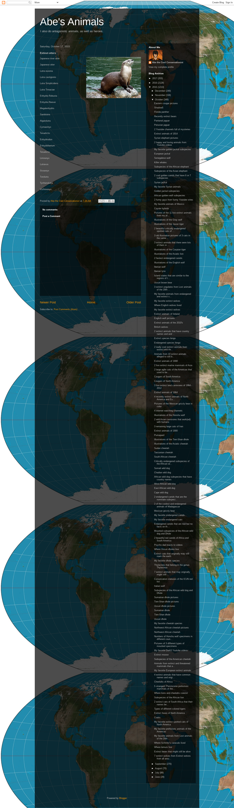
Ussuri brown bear (163, 282)
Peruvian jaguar (162, 125)
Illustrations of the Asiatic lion (168, 254)
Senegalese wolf (162, 158)
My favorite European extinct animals (172, 670)
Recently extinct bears (165, 116)
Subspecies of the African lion (169, 697)
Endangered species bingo (167, 342)
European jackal (162, 153)
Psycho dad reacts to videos (168, 545)
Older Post (133, 302)
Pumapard (159, 435)
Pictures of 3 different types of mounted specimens (169, 644)
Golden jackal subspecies (167, 191)
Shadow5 (158, 107)
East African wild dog (164, 488)
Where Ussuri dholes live (166, 549)
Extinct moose (161, 654)
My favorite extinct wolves (167, 301)
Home (91, 302)
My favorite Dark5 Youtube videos (171, 650)
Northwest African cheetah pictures (171, 627)
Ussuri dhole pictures (164, 606)
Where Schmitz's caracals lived (169, 743)
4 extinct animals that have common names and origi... (172, 676)
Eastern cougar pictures (166, 103)
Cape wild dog (161, 492)
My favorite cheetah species (168, 623)
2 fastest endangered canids (168, 258)
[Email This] (100, 201)
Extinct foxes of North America (169, 713)
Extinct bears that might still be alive (172, 751)
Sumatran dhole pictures (166, 597)
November (160, 95)
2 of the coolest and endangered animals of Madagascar (170, 505)
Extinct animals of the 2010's (168, 322)
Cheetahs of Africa (163, 681)
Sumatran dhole (162, 610)
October (159, 99)
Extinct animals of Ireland (167, 314)
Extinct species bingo (165, 338)
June (158, 777)
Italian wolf (159, 586)
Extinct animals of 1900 (166, 430)
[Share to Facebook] (109, 201)
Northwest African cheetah (167, 632)
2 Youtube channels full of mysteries (172, 129)
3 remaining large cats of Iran (168, 426)
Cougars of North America (167, 381)
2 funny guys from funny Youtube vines (173, 199)
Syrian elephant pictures (166, 138)
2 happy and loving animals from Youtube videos (170, 143)
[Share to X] (106, 201)
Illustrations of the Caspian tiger (170, 249)
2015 (155, 87)
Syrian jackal (160, 182)
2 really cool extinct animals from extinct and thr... (170, 348)
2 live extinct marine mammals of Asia (173, 365)
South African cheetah (165, 456)
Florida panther (161, 112)
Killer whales (160, 162)
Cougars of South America (167, 376)
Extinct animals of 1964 (166, 392)
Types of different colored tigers (170, 708)
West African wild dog (165, 484)
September (161, 764)
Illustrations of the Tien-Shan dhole (171, 439)
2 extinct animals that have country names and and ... (171, 332)
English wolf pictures (164, 318)
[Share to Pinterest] (113, 201)
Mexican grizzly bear (164, 511)
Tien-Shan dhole (162, 614)
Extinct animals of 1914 (166, 133)
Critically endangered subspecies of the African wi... (171, 462)
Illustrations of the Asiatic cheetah (171, 443)
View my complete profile (161, 67)
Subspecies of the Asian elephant (170, 171)
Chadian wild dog (162, 472)
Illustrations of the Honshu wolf (169, 415)
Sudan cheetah (161, 448)
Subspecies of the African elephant (171, 166)
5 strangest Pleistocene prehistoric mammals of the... (171, 687)
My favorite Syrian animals (167, 186)
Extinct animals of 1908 (166, 361)
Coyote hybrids (161, 208)
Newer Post (48, 302)
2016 (155, 83)
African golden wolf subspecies (169, 195)
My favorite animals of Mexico (169, 204)
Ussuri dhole (160, 619)
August (159, 768)
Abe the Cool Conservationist (167, 62)
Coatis (157, 717)
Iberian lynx (160, 271)
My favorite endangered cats (168, 519)
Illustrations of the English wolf (169, 262)
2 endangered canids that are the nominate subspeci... (170, 498)
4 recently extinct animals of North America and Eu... (171, 398)
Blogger (123, 798)
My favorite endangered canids (169, 515)
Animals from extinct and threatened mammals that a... (172, 664)
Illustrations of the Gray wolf (168, 219)
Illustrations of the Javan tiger (169, 224)
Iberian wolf (159, 267)
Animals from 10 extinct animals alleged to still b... (170, 355)
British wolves (161, 327)
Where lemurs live (163, 747)
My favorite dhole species (167, 560)
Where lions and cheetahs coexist (171, 693)
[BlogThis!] (103, 201)
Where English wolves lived (167, 305)
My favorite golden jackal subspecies (172, 149)
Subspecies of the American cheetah (172, 659)
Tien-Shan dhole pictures (166, 601)
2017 (155, 78)
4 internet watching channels (168, 410)
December (160, 91)
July (157, 772)
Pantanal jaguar (162, 120)
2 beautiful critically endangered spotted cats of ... (170, 230)
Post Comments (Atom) (65, 309)
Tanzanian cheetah (163, 452)
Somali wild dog (162, 468)
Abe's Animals (72, 21)
